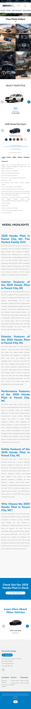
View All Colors (16, 145)
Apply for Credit (24, 680)
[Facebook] (3, 669)
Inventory (5, 677)
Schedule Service (15, 680)
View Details (15, 633)
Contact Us (8, 655)
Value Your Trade (24, 683)
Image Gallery (16, 149)
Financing (24, 677)
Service (14, 677)
